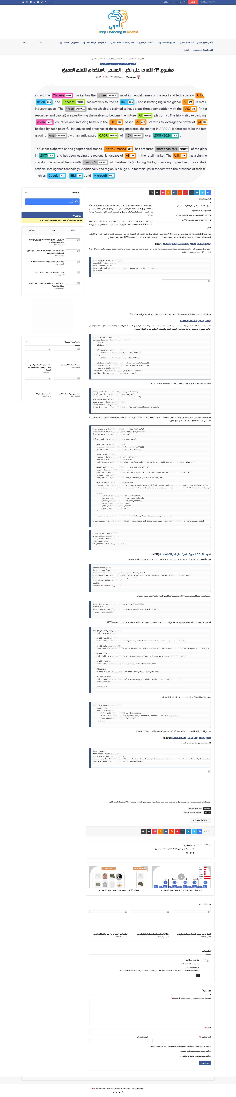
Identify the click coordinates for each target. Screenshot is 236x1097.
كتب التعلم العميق (187, 42)
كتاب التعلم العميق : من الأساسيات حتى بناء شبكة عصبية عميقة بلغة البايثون (46, 284)
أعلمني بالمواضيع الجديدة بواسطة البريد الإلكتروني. (194, 1056)
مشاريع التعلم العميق (167, 42)
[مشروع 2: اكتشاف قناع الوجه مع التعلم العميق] (73, 275)
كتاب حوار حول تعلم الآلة (43, 394)
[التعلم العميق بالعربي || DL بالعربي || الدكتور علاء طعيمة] (118, 22)
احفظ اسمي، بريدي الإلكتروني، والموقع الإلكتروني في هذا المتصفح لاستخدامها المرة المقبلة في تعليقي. (179, 1046)
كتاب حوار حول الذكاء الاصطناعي (69, 394)
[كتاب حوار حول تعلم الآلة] (38, 384)
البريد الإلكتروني (205, 1037)
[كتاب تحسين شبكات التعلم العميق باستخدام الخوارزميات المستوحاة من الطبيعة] (38, 355)
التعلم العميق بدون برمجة (203, 50)
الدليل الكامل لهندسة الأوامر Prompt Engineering (47, 262)
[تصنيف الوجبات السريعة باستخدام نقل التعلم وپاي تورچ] (192, 921)
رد (197, 975)
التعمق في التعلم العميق (69, 42)
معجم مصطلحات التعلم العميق (122, 42)
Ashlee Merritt (192, 960)
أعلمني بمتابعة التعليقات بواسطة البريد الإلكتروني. (194, 1051)
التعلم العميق (132, 59)
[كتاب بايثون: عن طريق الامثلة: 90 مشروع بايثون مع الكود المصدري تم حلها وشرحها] (73, 243)
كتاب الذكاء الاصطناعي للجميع (70, 365)
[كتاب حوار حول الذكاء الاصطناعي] (67, 384)
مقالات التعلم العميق (147, 42)
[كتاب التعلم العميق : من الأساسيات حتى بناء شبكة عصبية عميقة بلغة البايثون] (73, 286)
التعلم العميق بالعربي (205, 42)
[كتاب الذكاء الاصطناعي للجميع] (67, 355)
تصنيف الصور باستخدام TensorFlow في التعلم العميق (110, 934)
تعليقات (32, 230)
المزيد (186, 50)
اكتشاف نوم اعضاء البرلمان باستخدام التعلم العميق (153, 934)
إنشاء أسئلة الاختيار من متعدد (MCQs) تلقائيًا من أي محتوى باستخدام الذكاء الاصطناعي (45, 252)
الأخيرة (53, 230)
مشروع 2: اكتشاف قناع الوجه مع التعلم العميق (49, 273)
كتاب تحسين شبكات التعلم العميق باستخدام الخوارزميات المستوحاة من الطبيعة (39, 367)
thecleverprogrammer (195, 808)
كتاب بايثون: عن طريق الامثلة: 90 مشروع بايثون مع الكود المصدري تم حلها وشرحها (46, 241)
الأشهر (73, 230)
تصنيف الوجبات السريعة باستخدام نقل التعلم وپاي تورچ (194, 934)
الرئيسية (140, 59)
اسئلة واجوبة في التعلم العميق (94, 42)
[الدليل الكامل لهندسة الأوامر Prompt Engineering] (73, 265)
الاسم (208, 1028)
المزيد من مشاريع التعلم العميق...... (125, 64)
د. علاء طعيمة (132, 77)
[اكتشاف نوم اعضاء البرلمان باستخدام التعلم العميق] (150, 921)
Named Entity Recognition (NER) (193, 812)
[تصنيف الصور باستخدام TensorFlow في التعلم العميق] (108, 921)
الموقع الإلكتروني (142, 1037)
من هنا (157, 249)
